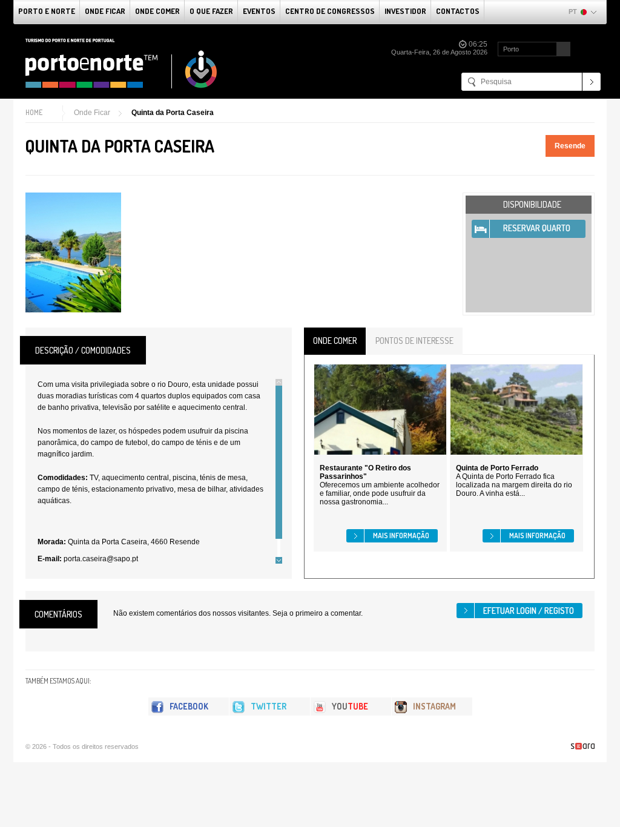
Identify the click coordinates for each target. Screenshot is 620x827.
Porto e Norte (46, 11)
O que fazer (211, 11)
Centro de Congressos (330, 11)
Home (33, 112)
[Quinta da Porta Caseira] (73, 252)
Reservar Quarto (536, 228)
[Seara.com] (583, 746)
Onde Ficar (105, 11)
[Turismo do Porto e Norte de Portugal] (121, 63)
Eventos (259, 11)
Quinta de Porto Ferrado (497, 468)
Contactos (458, 11)
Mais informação (401, 535)
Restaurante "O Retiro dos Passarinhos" (365, 472)
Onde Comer (157, 11)
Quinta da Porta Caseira (172, 112)
